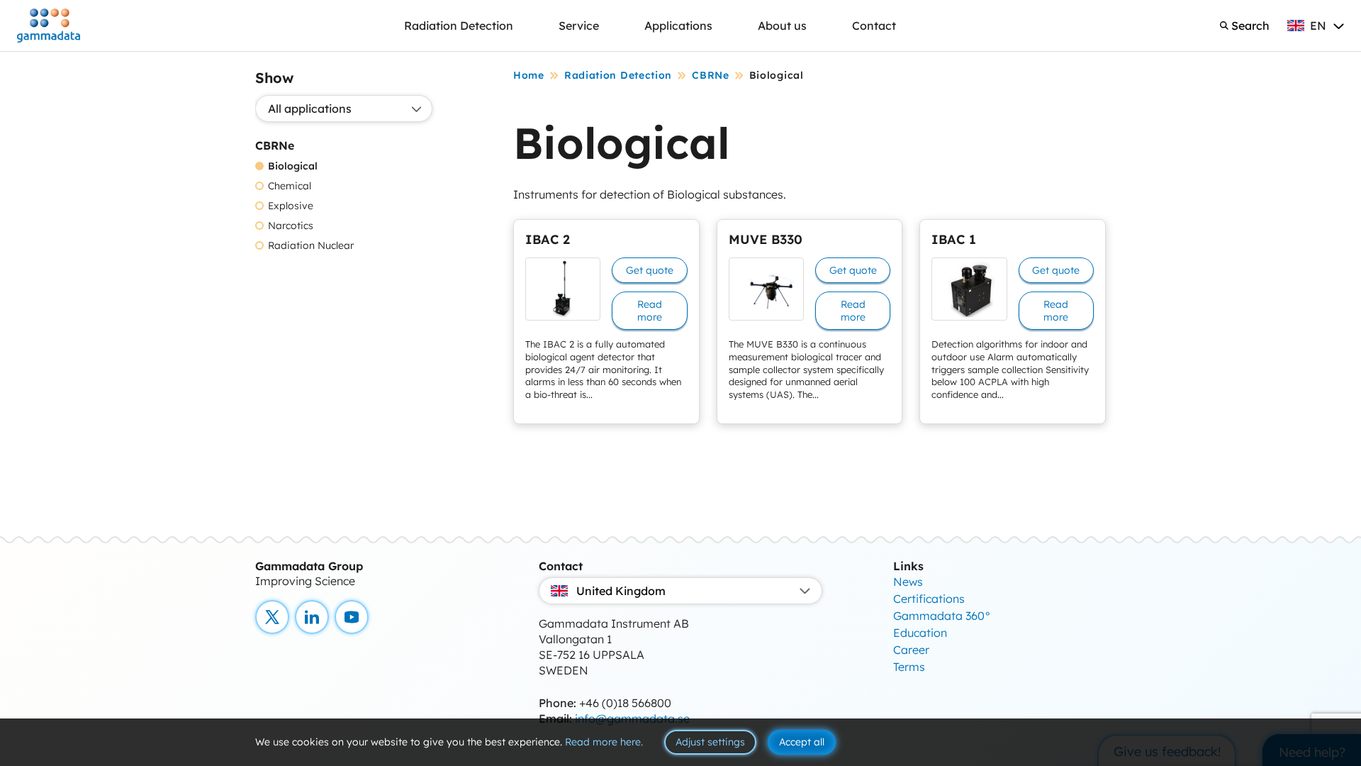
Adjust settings (710, 742)
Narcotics (290, 226)
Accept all (801, 742)
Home (528, 75)
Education (920, 633)
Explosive (290, 206)
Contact (874, 25)
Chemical (289, 186)
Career (911, 650)
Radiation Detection (458, 25)
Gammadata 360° (942, 616)
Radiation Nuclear (311, 246)
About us (782, 25)
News (908, 581)
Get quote (649, 270)
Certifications (929, 599)
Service (579, 25)
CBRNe (710, 75)
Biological (293, 166)
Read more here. (604, 742)
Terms (909, 667)
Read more (649, 310)
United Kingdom (621, 591)
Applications (678, 25)
